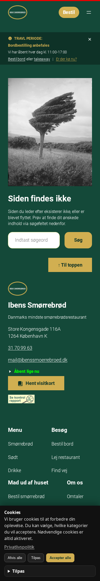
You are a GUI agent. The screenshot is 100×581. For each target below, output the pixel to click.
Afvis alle (15, 558)
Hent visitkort (40, 383)
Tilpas (36, 558)
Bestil (69, 12)
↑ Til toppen (70, 265)
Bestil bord (16, 59)
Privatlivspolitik (19, 547)
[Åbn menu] (89, 12)
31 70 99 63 (20, 348)
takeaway (42, 59)
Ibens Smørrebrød (37, 305)
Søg (78, 240)
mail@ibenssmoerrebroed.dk (37, 360)
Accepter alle (60, 558)
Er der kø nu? (66, 59)
